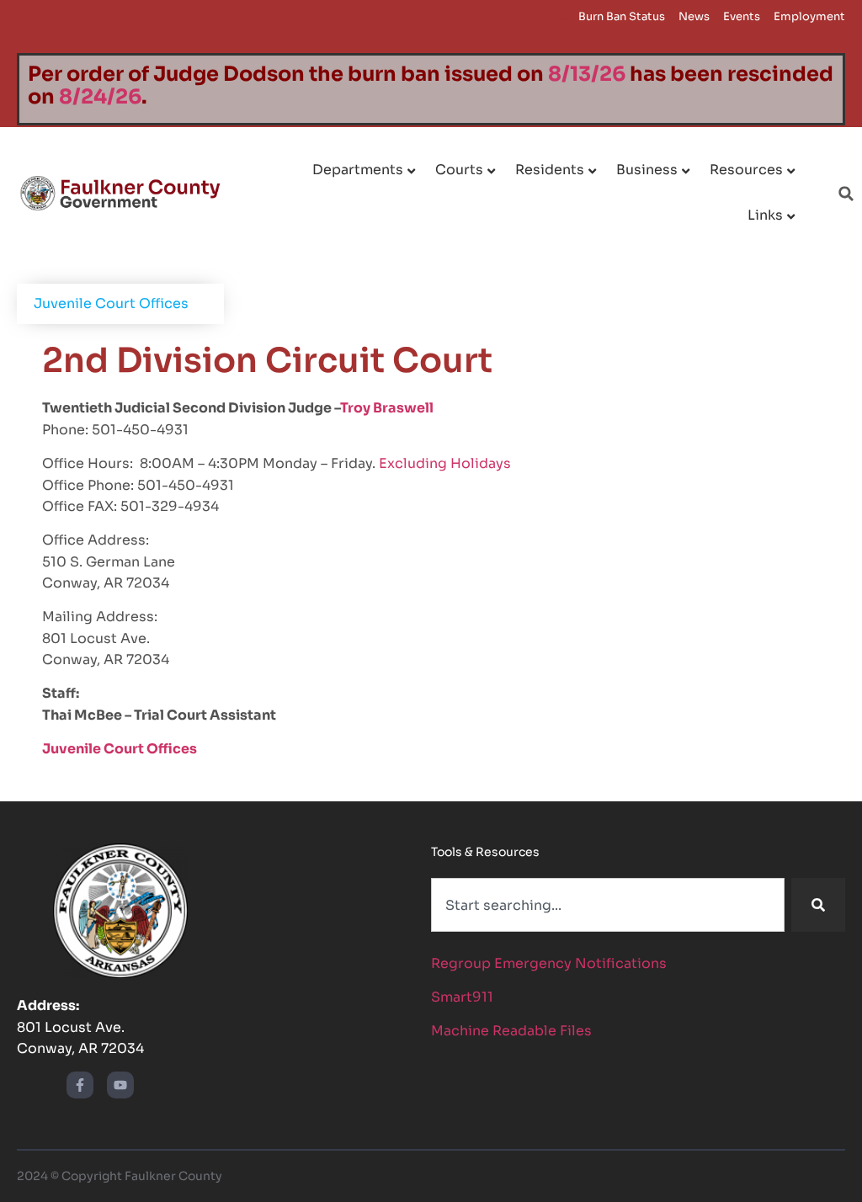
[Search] (818, 905)
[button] (846, 193)
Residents (549, 169)
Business (647, 169)
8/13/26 (586, 74)
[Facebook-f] (80, 1085)
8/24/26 (100, 96)
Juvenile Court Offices (111, 303)
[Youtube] (120, 1085)
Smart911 (462, 997)
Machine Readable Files (511, 1031)
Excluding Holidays (445, 463)
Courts (459, 169)
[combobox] (608, 905)
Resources (746, 169)
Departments (357, 169)
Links (765, 215)
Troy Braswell (387, 408)
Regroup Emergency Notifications (549, 963)
